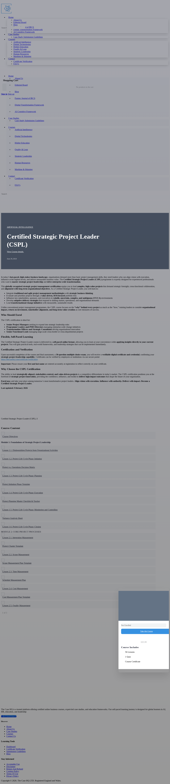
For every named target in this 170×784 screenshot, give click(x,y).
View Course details (15, 252)
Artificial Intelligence (20, 227)
